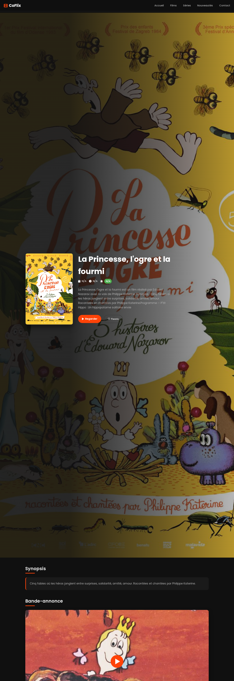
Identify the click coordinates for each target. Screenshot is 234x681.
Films (173, 5)
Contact (224, 5)
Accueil (159, 5)
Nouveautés (205, 5)
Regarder (91, 319)
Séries (187, 5)
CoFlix (15, 5)
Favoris (115, 319)
